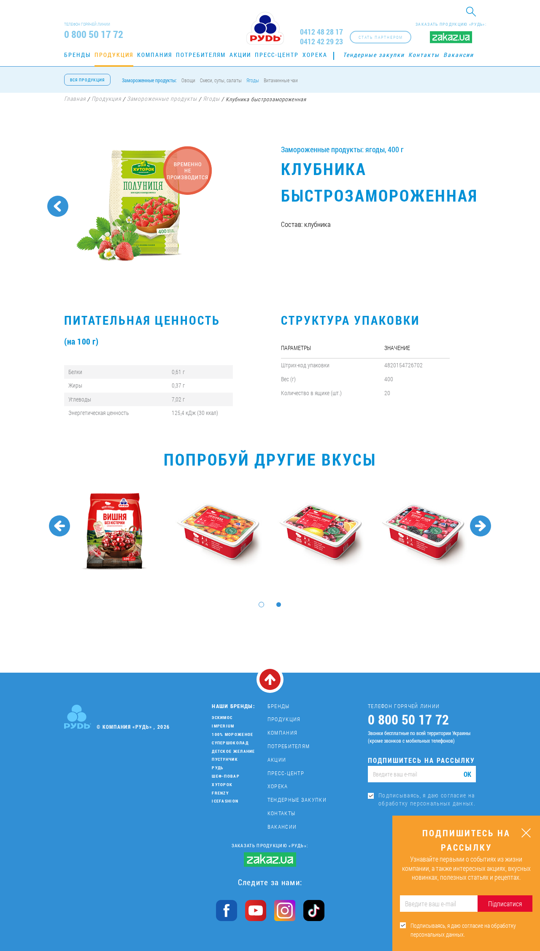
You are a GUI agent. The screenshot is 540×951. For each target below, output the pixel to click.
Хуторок (222, 784)
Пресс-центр (277, 55)
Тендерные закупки (374, 55)
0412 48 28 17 (321, 32)
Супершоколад (230, 743)
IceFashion (225, 801)
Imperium (223, 726)
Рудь (217, 767)
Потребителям (201, 55)
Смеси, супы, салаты (221, 80)
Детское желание (233, 751)
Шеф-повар (226, 776)
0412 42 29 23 (321, 41)
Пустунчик (225, 759)
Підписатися (505, 903)
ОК (467, 774)
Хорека (314, 55)
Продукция (113, 55)
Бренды (77, 55)
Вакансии (458, 55)
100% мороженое (232, 734)
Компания (154, 55)
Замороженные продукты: (149, 80)
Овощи (188, 80)
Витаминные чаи (281, 80)
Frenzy (220, 793)
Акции (240, 55)
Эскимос (222, 717)
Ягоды (252, 80)
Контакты (424, 55)
